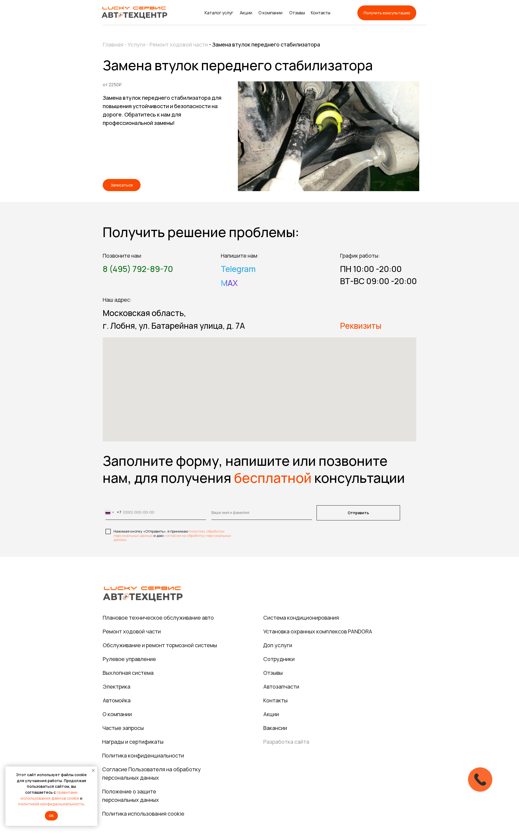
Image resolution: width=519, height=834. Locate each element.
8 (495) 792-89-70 (138, 268)
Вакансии (275, 728)
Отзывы (297, 13)
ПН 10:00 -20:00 (371, 268)
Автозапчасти (281, 686)
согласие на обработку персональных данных (172, 537)
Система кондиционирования (301, 617)
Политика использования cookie (143, 813)
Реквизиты (360, 325)
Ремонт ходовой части (179, 44)
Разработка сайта (286, 741)
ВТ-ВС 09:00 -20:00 (378, 281)
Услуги (136, 44)
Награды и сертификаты (133, 741)
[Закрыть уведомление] (93, 770)
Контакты (320, 13)
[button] (386, 12)
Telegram (238, 268)
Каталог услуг (219, 13)
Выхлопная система (128, 672)
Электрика (116, 686)
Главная (113, 44)
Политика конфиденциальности (143, 755)
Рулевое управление (129, 659)
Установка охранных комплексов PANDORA (317, 631)
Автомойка (117, 700)
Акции (246, 13)
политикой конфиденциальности (51, 803)
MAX (229, 282)
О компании (270, 13)
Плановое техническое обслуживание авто (158, 617)
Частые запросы (123, 728)
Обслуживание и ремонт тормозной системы (160, 645)
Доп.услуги (277, 645)
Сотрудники (279, 659)
